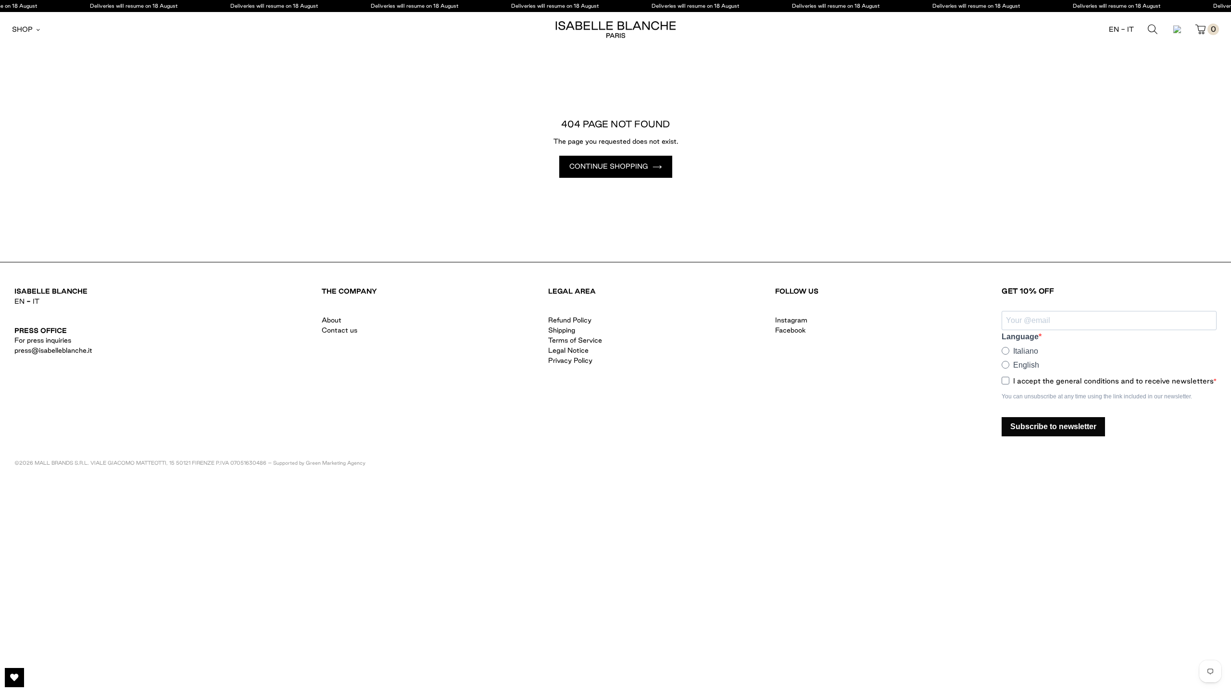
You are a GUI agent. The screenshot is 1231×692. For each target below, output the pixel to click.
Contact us (339, 330)
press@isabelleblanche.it (53, 350)
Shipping (561, 330)
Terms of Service (575, 340)
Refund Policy (569, 320)
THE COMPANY (349, 291)
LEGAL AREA (572, 291)
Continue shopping (608, 166)
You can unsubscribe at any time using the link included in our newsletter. (1097, 396)
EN (1114, 29)
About (331, 320)
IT (1130, 29)
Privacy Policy (570, 360)
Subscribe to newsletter (1053, 426)
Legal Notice (568, 350)
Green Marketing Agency (335, 463)
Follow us (796, 291)
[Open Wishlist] (14, 677)
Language (1020, 337)
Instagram (791, 320)
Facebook (790, 330)
